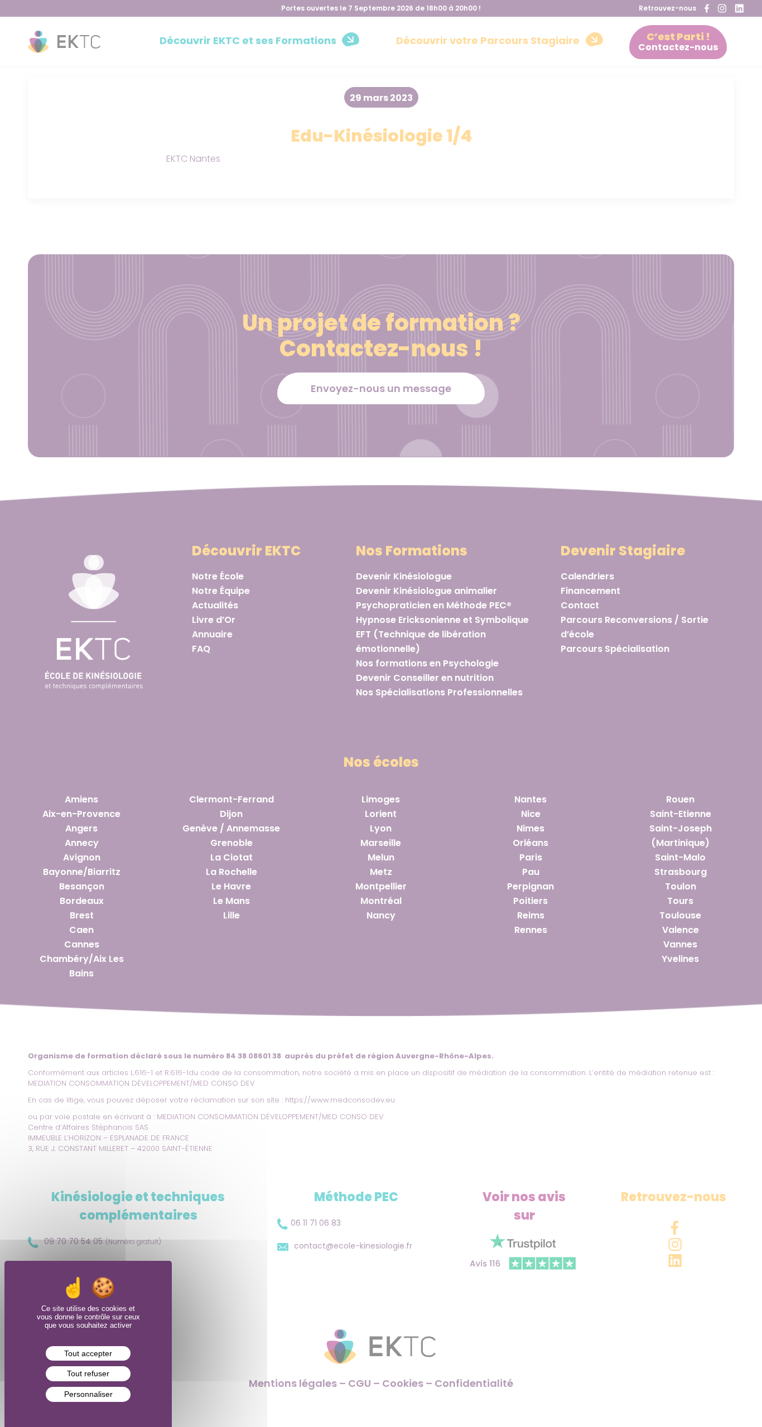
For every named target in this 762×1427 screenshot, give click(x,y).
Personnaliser (88, 1394)
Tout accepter (88, 1353)
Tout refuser (88, 1373)
